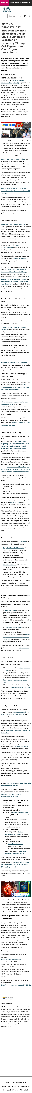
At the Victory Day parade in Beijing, (13, 159)
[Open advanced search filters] (25, 16)
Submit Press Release (9, 1086)
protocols (23, 542)
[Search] (21, 16)
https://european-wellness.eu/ (11, 959)
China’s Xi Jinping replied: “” (15, 191)
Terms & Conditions (24, 1086)
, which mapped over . (15, 387)
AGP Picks (4, 3)
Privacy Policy (24, 1090)
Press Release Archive (19, 1082)
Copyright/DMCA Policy (10, 1090)
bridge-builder (24, 648)
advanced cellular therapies (20, 687)
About (8, 1082)
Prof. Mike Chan (10, 783)
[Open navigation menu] (3, 16)
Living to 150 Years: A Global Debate (14, 362)
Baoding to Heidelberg (22, 746)
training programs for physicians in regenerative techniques (16, 637)
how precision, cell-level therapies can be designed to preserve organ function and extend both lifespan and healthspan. (15, 469)
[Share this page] (29, 16)
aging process (15, 502)
